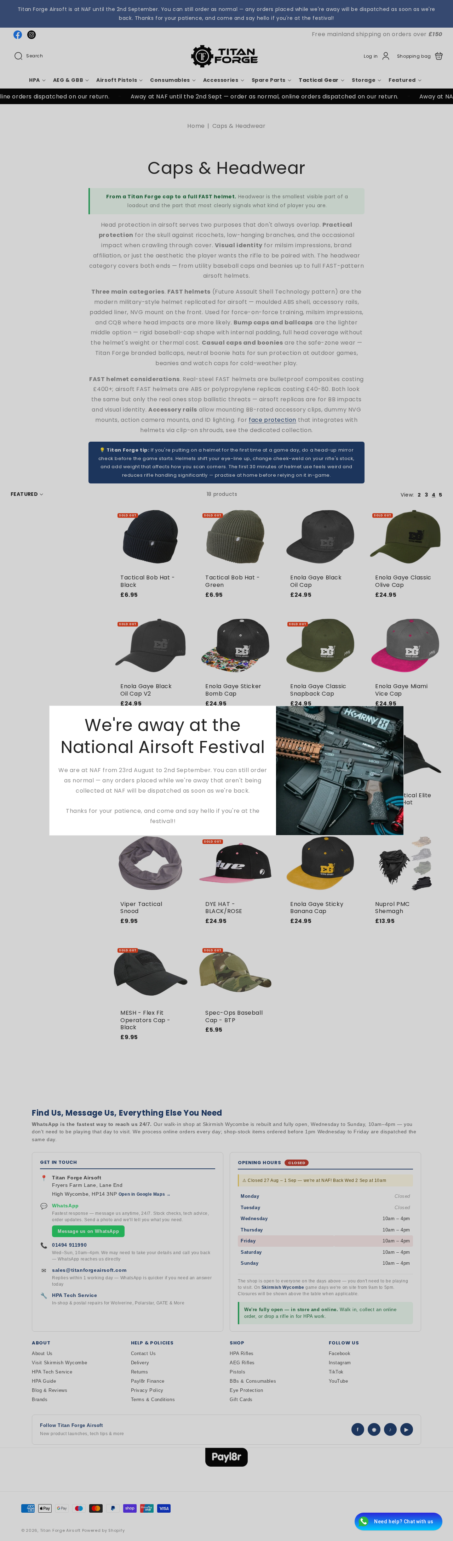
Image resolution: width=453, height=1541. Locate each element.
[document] (226, 771)
